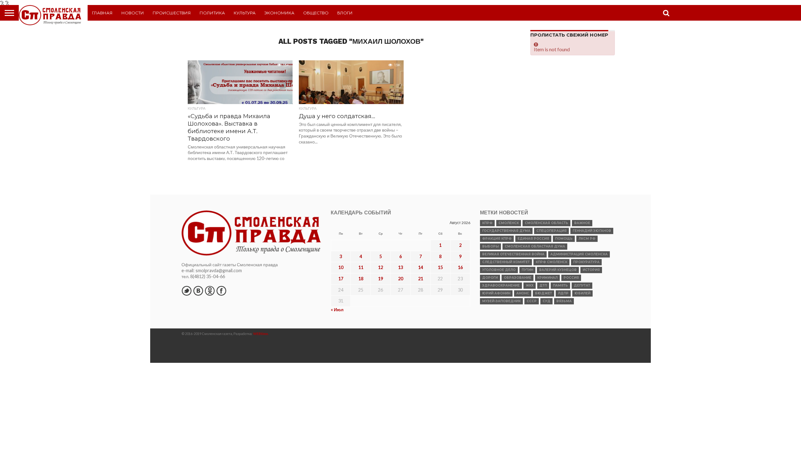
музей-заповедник (501, 301)
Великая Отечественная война (513, 254)
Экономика (279, 12)
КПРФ (487, 223)
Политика (212, 12)
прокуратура (586, 262)
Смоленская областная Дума (535, 246)
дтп (543, 285)
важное (582, 223)
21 (420, 278)
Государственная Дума (506, 231)
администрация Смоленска (579, 254)
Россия (571, 278)
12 (380, 267)
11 (360, 267)
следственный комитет (506, 262)
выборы (490, 246)
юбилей (582, 293)
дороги (490, 278)
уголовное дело (499, 270)
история (591, 270)
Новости (132, 12)
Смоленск (508, 223)
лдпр (563, 293)
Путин (527, 270)
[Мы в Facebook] (221, 291)
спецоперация (551, 231)
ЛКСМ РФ (587, 239)
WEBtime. (261, 334)
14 (420, 267)
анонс (522, 293)
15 (440, 267)
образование (517, 278)
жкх (529, 285)
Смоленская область (546, 223)
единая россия (533, 239)
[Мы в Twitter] (186, 291)
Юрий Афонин (496, 293)
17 (340, 278)
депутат (582, 285)
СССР (532, 301)
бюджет (543, 293)
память (560, 285)
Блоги (345, 12)
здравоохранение (501, 285)
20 (400, 278)
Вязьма (564, 301)
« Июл (337, 309)
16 (460, 267)
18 (360, 278)
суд (546, 301)
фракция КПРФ (497, 239)
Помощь (564, 239)
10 (340, 267)
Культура (245, 12)
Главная (102, 12)
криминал (547, 278)
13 (400, 267)
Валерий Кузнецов (558, 270)
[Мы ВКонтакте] (198, 291)
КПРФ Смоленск (551, 262)
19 (380, 278)
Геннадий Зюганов (592, 231)
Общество (316, 12)
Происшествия (172, 12)
